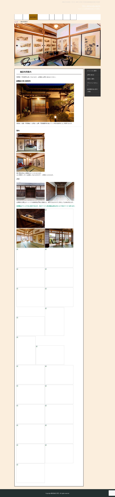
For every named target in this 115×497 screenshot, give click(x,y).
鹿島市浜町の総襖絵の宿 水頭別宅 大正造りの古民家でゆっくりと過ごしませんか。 (34, 7)
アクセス (73, 17)
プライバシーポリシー (92, 84)
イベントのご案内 (91, 70)
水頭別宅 (26, 17)
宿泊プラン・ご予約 (43, 17)
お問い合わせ (90, 74)
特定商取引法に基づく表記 (92, 90)
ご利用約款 (66, 17)
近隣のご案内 (58, 17)
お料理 (51, 17)
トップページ (18, 17)
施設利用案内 (33, 17)
